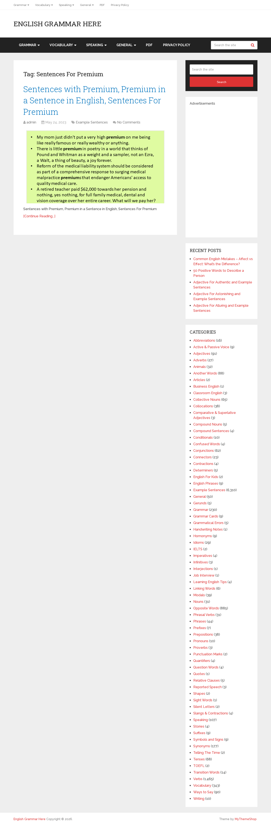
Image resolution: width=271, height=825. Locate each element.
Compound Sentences (211, 431)
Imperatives (202, 556)
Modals (199, 595)
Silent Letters (204, 707)
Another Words (205, 373)
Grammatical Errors (208, 523)
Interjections (203, 569)
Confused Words (206, 444)
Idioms (198, 543)
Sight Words (202, 700)
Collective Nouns (206, 400)
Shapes (199, 694)
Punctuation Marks (208, 654)
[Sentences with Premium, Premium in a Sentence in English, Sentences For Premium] (95, 166)
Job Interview (203, 575)
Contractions (203, 464)
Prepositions (203, 634)
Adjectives (201, 354)
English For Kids (205, 477)
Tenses (199, 759)
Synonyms (201, 746)
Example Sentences (92, 122)
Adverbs (200, 360)
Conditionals (203, 437)
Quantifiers (201, 661)
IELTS (197, 549)
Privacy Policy (120, 5)
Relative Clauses (206, 680)
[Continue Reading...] (39, 216)
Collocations (203, 406)
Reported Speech (207, 687)
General (85, 5)
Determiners (203, 470)
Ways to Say (203, 792)
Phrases (199, 621)
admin (31, 122)
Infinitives (200, 562)
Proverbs (200, 648)
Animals (199, 367)
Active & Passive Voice (211, 347)
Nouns (198, 602)
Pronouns (200, 641)
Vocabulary (42, 5)
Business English (206, 386)
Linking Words (204, 589)
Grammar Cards (205, 516)
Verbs (197, 779)
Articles (199, 380)
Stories (198, 726)
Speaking (65, 5)
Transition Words (206, 772)
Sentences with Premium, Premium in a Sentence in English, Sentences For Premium (94, 100)
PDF (102, 5)
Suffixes (199, 733)
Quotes (199, 674)
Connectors (202, 457)
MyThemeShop (246, 819)
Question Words (205, 667)
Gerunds (200, 503)
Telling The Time (206, 753)
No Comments (128, 122)
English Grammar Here (57, 23)
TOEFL (199, 766)
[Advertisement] (221, 169)
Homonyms (202, 536)
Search (253, 45)
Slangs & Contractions (210, 713)
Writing (198, 799)
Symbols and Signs (208, 740)
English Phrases (205, 483)
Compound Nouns (207, 424)
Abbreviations (204, 340)
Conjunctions (203, 451)
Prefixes (199, 628)
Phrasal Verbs (204, 615)
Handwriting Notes (208, 529)
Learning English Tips (210, 582)
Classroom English (207, 393)
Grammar (20, 5)
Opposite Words (206, 608)
